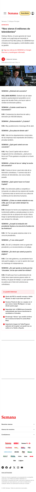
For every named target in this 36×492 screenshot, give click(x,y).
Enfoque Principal (14, 21)
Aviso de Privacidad (9, 472)
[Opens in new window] (6, 467)
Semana (4, 21)
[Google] (3, 467)
